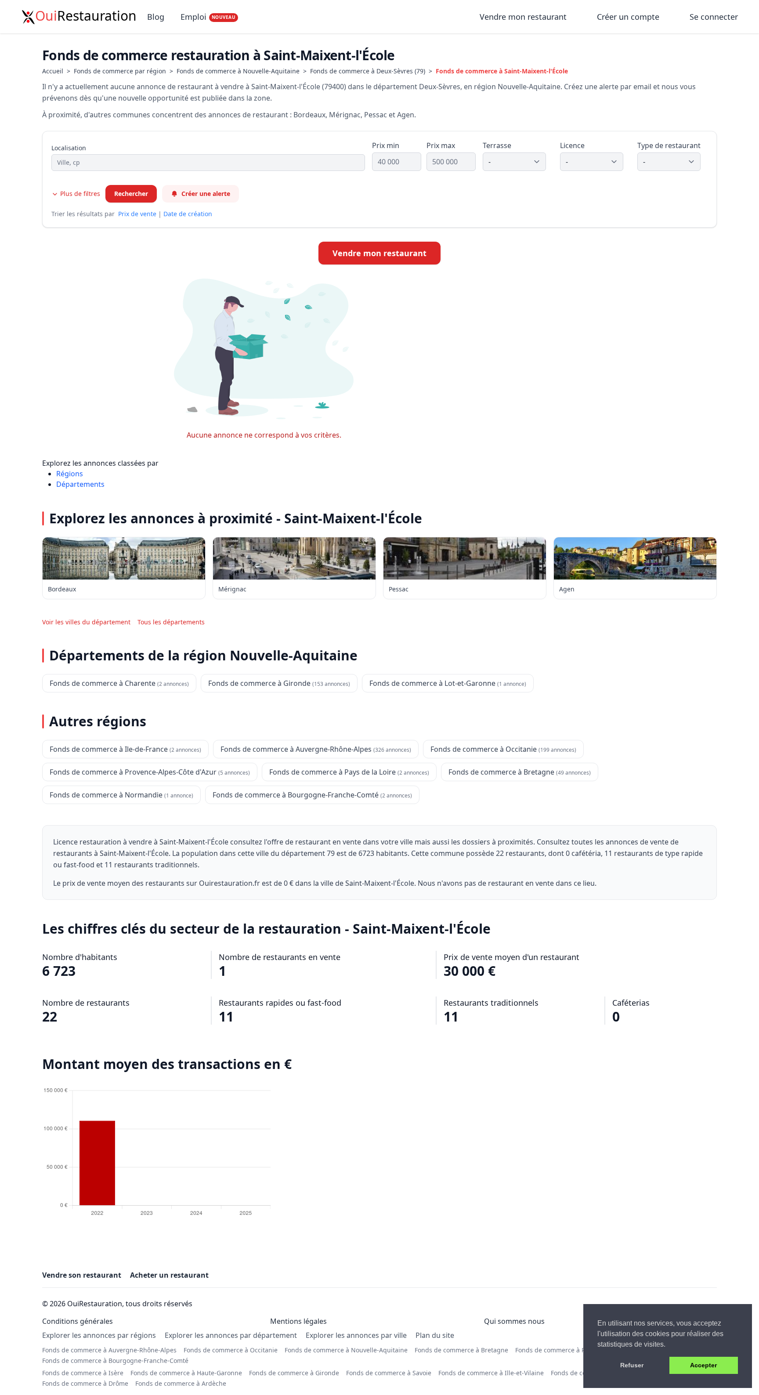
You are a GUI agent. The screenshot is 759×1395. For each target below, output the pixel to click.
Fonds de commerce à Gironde (294, 1373)
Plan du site (435, 1335)
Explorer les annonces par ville (356, 1335)
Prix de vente (137, 214)
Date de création (187, 214)
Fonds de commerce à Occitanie (231, 1350)
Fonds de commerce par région (120, 71)
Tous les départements (171, 622)
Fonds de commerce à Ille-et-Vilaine (491, 1373)
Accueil (52, 71)
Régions (69, 473)
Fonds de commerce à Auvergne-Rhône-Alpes (109, 1350)
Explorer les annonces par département (231, 1335)
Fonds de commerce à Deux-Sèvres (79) (367, 71)
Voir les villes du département (86, 622)
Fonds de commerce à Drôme (85, 1383)
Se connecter (714, 16)
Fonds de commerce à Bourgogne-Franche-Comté (115, 1360)
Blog (155, 16)
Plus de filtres (79, 193)
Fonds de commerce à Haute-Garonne (186, 1373)
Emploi (208, 16)
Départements (80, 484)
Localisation (68, 148)
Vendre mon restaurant (524, 16)
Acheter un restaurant (169, 1275)
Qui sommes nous (514, 1321)
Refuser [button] (631, 1365)
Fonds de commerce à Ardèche (180, 1383)
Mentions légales (298, 1321)
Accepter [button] (703, 1365)
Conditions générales (77, 1321)
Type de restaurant (669, 145)
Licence (572, 145)
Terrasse (497, 145)
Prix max (440, 145)
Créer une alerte (205, 193)
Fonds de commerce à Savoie (388, 1373)
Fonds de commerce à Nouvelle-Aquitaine (238, 71)
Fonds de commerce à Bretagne (461, 1350)
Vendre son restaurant (81, 1275)
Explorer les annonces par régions (99, 1335)
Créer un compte (628, 16)
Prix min (385, 145)
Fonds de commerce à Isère (82, 1373)
